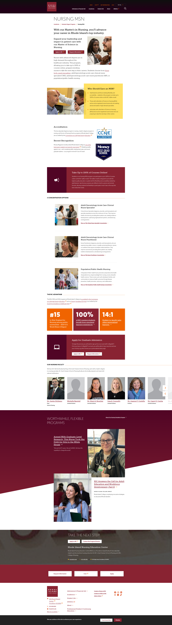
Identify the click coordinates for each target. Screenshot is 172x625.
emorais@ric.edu (73, 559)
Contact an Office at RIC (100, 593)
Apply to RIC (59, 52)
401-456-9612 (84, 559)
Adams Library (97, 596)
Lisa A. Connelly (114, 401)
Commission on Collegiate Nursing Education (77, 135)
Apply (112, 574)
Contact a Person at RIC (100, 591)
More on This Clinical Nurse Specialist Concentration (94, 223)
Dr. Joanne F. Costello (136, 401)
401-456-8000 (52, 606)
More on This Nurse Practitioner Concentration (92, 255)
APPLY (91, 5)
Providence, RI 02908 (55, 603)
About (108, 9)
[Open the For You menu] (120, 5)
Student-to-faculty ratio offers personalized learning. (111, 322)
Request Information (75, 52)
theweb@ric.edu (52, 609)
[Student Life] (96, 12)
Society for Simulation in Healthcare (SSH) (58, 304)
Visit (85, 574)
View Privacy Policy (106, 620)
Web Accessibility (52, 612)
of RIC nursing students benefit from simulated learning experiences (85, 322)
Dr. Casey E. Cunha (155, 401)
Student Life (101, 9)
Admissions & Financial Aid (78, 9)
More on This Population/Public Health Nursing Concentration (96, 285)
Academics (91, 9)
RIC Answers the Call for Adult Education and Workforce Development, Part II (109, 484)
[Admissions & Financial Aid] (70, 12)
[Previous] (165, 393)
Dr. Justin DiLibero (54, 401)
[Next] (165, 388)
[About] (105, 12)
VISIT (96, 5)
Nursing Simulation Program (78, 301)
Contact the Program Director (91, 541)
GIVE (113, 5)
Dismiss (118, 620)
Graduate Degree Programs (68, 24)
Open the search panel (125, 8)
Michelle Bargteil (73, 401)
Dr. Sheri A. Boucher (95, 401)
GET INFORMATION (105, 5)
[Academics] (87, 12)
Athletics (115, 9)
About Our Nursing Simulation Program (115, 417)
